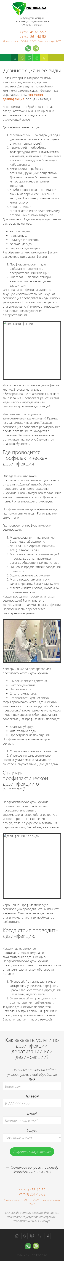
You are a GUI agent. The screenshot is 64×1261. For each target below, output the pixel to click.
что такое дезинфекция (23, 97)
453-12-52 (32, 32)
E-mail (32, 1113)
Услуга (32, 1130)
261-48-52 (32, 36)
